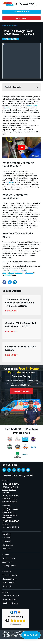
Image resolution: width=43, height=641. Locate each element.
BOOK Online (21, 391)
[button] (16, 4)
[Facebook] (4, 470)
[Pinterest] (23, 470)
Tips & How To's (13, 25)
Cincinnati (29, 273)
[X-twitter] (14, 470)
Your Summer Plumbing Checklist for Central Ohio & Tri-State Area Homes (19, 302)
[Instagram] (9, 470)
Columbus (18, 273)
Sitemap (19, 634)
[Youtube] (28, 470)
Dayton (11, 273)
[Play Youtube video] (21, 147)
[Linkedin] (19, 470)
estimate (8, 275)
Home (4, 25)
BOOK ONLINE (21, 18)
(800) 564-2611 (25, 385)
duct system (9, 182)
